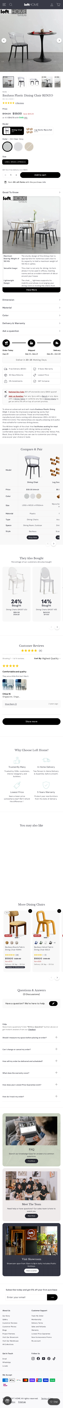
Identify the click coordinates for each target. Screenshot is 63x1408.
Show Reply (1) (11, 704)
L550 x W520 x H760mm (15, 162)
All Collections (8, 1344)
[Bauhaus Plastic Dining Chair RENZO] (32, 467)
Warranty (35, 1330)
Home (4, 92)
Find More (31, 1161)
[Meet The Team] (31, 1185)
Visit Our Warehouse (10, 1341)
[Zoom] (31, 39)
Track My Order (37, 1316)
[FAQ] (31, 1130)
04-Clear (18, 146)
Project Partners (8, 1334)
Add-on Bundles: (16, 396)
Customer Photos (9, 1327)
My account (36, 1341)
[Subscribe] (52, 1297)
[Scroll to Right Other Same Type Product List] (57, 977)
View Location (31, 1271)
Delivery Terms (37, 1323)
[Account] (51, 4)
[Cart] (58, 4)
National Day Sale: (16, 392)
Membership (36, 1319)
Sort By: (38, 658)
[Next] (59, 40)
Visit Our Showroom (10, 1337)
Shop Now (32, 537)
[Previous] (3, 40)
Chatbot (32, 1029)
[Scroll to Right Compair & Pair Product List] (53, 543)
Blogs (4, 1330)
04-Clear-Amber (29, 146)
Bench (44, 396)
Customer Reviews (9, 1323)
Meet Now (31, 1216)
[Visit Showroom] (31, 1240)
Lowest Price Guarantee (41, 1334)
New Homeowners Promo (42, 1337)
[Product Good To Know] (31, 244)
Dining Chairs (50, 399)
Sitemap (22, 1402)
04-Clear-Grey (7, 146)
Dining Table (19, 399)
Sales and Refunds (39, 1327)
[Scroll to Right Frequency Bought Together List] (57, 627)
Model (5, 124)
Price (4, 109)
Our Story (6, 1316)
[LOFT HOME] (31, 4)
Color (12, 139)
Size (4, 156)
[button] (31, 721)
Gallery (5, 1319)
